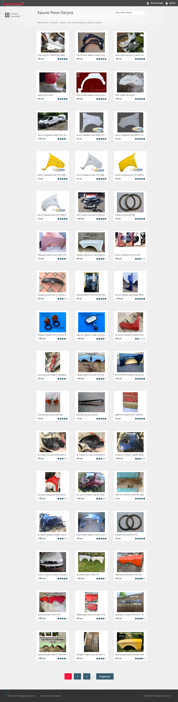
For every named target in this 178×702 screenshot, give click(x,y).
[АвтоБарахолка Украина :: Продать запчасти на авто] (12, 3)
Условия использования (50, 696)
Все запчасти (43, 22)
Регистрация (156, 3)
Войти (172, 3)
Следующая (104, 676)
